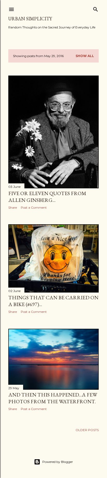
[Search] (95, 8)
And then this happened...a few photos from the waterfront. (52, 398)
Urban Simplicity (30, 19)
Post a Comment (34, 207)
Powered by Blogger (57, 462)
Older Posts (87, 430)
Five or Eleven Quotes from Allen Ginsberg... (47, 196)
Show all (85, 56)
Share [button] (12, 207)
